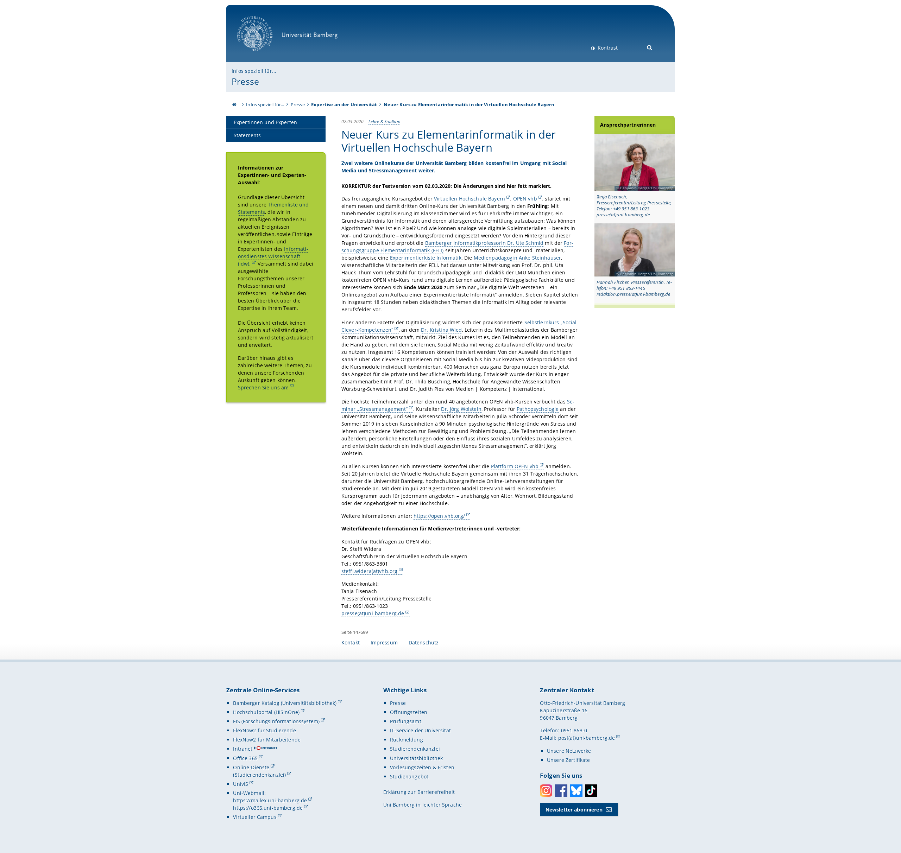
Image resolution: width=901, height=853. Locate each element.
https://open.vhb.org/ (439, 516)
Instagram (546, 790)
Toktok (591, 790)
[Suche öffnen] (650, 47)
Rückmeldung (406, 739)
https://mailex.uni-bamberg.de (270, 800)
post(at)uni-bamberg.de (586, 737)
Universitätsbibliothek (416, 758)
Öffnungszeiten (408, 712)
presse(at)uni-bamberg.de (372, 613)
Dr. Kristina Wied (441, 329)
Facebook (561, 790)
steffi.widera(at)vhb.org (369, 571)
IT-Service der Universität (420, 730)
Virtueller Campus (254, 817)
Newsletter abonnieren (574, 809)
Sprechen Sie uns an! (263, 387)
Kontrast (607, 47)
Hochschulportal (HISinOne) (266, 712)
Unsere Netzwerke (569, 750)
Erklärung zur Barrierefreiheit (419, 792)
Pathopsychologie (538, 409)
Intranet (242, 748)
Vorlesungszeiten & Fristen (422, 767)
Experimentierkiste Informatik (425, 257)
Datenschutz (424, 642)
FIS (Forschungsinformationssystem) (276, 721)
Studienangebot (409, 776)
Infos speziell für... (254, 71)
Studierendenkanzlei (415, 748)
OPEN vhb (525, 198)
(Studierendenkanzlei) (259, 774)
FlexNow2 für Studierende (264, 730)
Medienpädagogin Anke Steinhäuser (517, 257)
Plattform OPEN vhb (515, 466)
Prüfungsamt (405, 721)
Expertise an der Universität (344, 104)
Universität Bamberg (262, 54)
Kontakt (350, 642)
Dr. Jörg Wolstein (461, 409)
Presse (245, 81)
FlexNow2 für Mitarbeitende (267, 739)
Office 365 (245, 758)
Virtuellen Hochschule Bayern (469, 198)
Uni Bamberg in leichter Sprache (422, 804)
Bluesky (576, 790)
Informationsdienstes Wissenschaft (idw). (273, 256)
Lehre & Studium (384, 121)
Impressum (384, 642)
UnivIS (240, 784)
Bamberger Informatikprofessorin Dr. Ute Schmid (484, 243)
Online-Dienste (251, 767)
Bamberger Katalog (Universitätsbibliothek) (284, 703)
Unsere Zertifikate (568, 760)
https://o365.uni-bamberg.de (268, 807)
